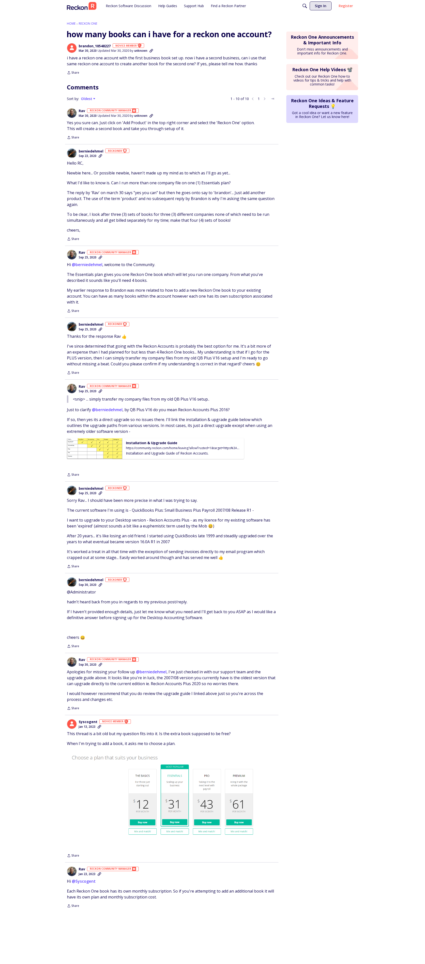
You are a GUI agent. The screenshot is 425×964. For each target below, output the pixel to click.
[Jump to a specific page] (272, 99)
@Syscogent (84, 881)
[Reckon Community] (81, 6)
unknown (140, 51)
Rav (82, 111)
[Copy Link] (151, 51)
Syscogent (88, 722)
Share (73, 73)
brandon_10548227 (95, 46)
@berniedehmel (87, 264)
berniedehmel (91, 151)
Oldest (87, 98)
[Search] (304, 5)
